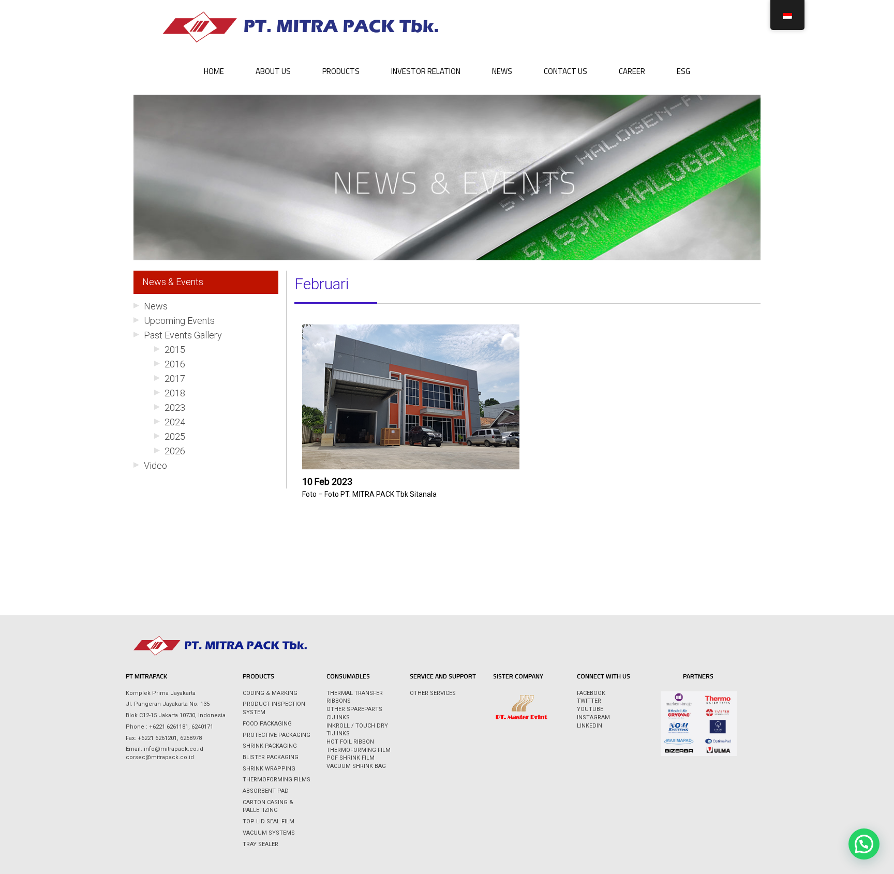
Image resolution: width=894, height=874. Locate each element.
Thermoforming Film (358, 750)
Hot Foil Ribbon (350, 741)
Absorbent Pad (266, 791)
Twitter (589, 701)
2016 (175, 364)
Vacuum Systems (269, 832)
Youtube (590, 709)
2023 (175, 407)
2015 (175, 349)
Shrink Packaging (270, 746)
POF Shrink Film (350, 757)
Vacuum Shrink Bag (356, 766)
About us (273, 71)
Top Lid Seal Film (268, 821)
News (502, 71)
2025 (175, 436)
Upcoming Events (179, 320)
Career (632, 71)
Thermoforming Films (276, 779)
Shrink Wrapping (269, 768)
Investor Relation (425, 71)
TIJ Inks (338, 733)
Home (214, 71)
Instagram (593, 717)
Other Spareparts (354, 709)
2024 (175, 422)
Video (155, 465)
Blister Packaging (271, 757)
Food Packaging (267, 723)
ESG (683, 71)
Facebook (591, 693)
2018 (175, 393)
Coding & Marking (270, 693)
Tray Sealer (260, 844)
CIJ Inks (338, 717)
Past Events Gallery (183, 335)
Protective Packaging (276, 735)
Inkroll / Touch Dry (357, 725)
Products (341, 71)
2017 (175, 378)
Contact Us (565, 71)
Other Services (433, 693)
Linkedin (589, 725)
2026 (175, 451)
